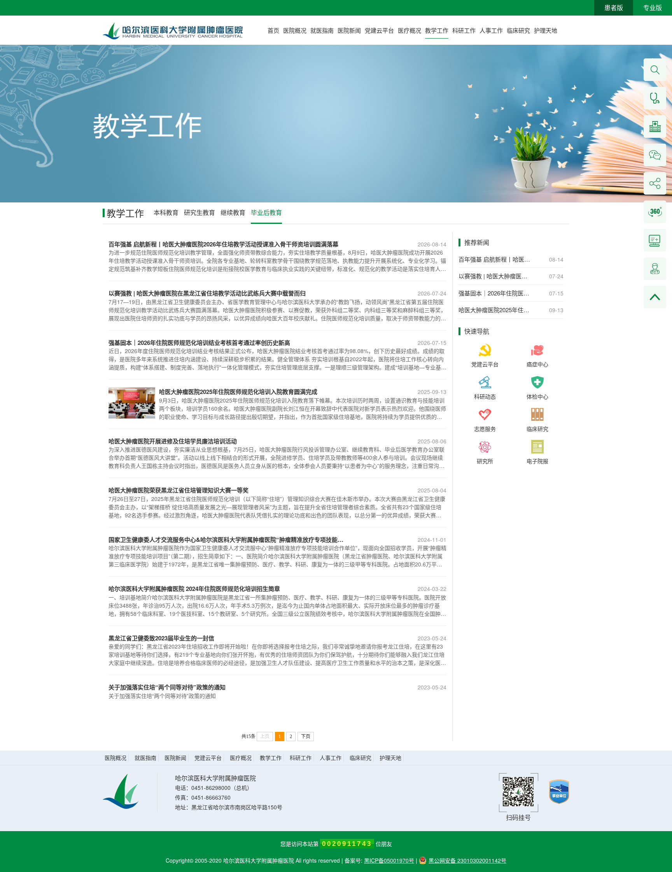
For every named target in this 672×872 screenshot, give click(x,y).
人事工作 (491, 30)
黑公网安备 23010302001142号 (467, 860)
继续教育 (232, 212)
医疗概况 (409, 30)
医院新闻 (349, 30)
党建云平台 (379, 30)
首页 (273, 30)
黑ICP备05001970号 (389, 860)
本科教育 (166, 212)
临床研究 (518, 30)
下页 (305, 736)
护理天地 (545, 30)
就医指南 (322, 30)
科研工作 (464, 30)
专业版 (652, 7)
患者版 (613, 7)
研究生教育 (199, 212)
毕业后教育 (266, 212)
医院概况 (294, 30)
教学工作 (436, 30)
